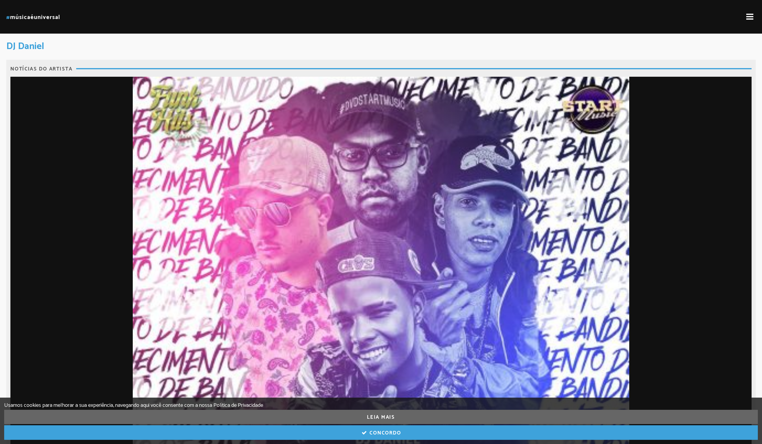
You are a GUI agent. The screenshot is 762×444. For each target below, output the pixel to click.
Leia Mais (381, 417)
